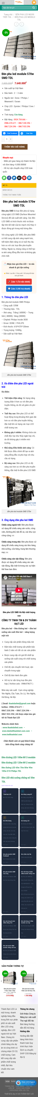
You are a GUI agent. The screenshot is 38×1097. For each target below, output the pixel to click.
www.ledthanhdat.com (12, 734)
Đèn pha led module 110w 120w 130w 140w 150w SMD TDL (9, 991)
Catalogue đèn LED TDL (19, 1090)
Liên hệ (11, 1088)
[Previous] (5, 45)
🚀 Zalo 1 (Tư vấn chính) (19, 281)
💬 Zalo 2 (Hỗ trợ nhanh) (19, 288)
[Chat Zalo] (27, 133)
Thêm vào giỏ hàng (14, 146)
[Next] (33, 45)
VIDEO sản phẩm (23, 1088)
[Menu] (3, 3)
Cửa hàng (20, 1086)
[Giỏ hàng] (34, 2)
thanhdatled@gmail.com (20, 703)
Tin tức (29, 1086)
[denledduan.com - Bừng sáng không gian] (19, 2)
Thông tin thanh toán (12, 195)
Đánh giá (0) (7, 190)
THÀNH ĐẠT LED (27, 1094)
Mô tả (5, 185)
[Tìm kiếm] (33, 7)
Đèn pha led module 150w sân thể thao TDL (28, 990)
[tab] (19, 185)
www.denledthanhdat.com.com (16, 731)
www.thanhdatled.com (13, 727)
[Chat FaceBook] (10, 133)
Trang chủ (8, 14)
